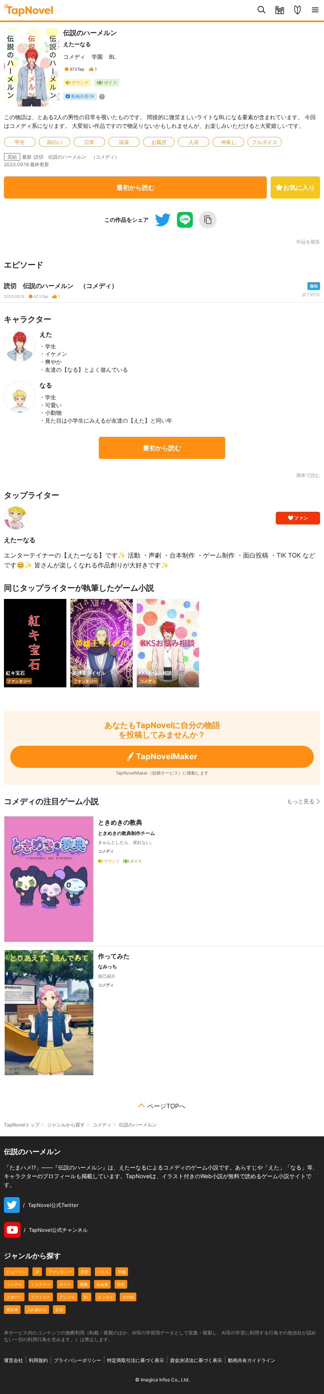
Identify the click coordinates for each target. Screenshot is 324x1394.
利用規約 (38, 1360)
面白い (54, 142)
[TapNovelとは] (297, 10)
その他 (128, 1297)
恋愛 (85, 1271)
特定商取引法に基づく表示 (135, 1360)
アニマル (67, 1297)
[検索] (262, 10)
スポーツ (14, 1297)
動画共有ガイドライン (251, 1360)
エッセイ (105, 1297)
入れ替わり (37, 1309)
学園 (97, 56)
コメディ (74, 56)
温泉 (124, 142)
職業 (84, 1284)
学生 (20, 142)
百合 (59, 1309)
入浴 (193, 142)
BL (112, 56)
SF (37, 1271)
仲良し (228, 142)
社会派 (102, 1284)
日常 (89, 142)
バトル (103, 1271)
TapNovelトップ (22, 1125)
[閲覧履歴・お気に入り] (279, 10)
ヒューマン (16, 1271)
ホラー (65, 1284)
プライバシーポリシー (77, 1360)
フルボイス (264, 142)
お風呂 (159, 142)
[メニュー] (315, 10)
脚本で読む (308, 475)
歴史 (121, 1284)
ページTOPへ (166, 1106)
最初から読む (135, 187)
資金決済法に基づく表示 (196, 1360)
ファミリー (41, 1297)
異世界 (12, 1309)
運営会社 (13, 1360)
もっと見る (301, 801)
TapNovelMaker (166, 756)
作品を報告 (308, 242)
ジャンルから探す (66, 1125)
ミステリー (41, 1284)
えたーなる (77, 44)
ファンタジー (60, 1271)
